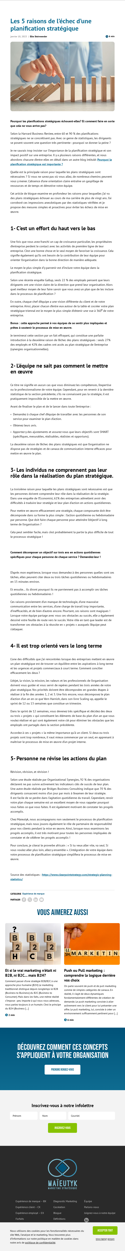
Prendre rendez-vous (62, 1070)
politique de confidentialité (40, 1242)
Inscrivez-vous (62, 1128)
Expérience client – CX (28, 1207)
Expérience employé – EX (30, 1213)
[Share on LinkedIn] (35, 899)
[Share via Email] (41, 899)
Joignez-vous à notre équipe (99, 1213)
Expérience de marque (33, 894)
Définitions (59, 1218)
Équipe (88, 1201)
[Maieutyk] (62, 1174)
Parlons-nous (91, 1207)
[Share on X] (30, 899)
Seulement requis (105, 1240)
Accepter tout (105, 1230)
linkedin (86, 1220)
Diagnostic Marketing (65, 1201)
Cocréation (59, 1207)
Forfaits (20, 1218)
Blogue (57, 1213)
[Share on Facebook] (24, 899)
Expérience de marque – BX (31, 1201)
